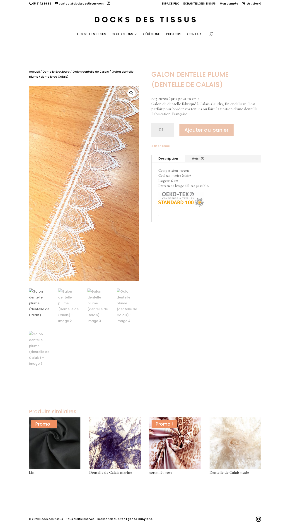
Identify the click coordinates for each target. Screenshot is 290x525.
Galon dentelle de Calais (90, 71)
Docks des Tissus (91, 34)
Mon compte (229, 3)
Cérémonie (151, 34)
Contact (195, 34)
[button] (131, 93)
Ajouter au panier (206, 129)
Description (168, 158)
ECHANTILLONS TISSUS (199, 3)
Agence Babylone (139, 519)
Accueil (34, 71)
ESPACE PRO (170, 3)
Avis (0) (198, 158)
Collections (122, 34)
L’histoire (173, 34)
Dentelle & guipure (56, 71)
